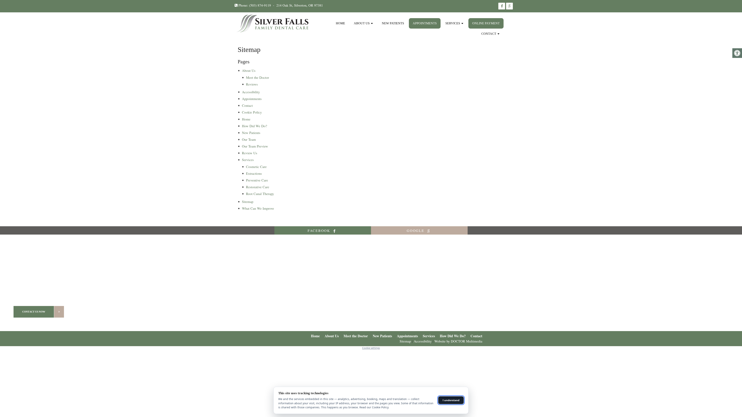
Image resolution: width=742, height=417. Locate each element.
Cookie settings (371, 348)
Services (452, 23)
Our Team (249, 139)
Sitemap (247, 201)
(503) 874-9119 (260, 5)
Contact (488, 33)
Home (340, 23)
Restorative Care (257, 187)
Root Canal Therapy (260, 193)
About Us (362, 23)
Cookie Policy (252, 112)
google (416, 230)
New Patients (393, 23)
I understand (451, 400)
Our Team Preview (255, 146)
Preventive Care (257, 180)
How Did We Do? (254, 126)
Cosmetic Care (256, 166)
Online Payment (486, 23)
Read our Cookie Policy (373, 407)
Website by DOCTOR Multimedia (458, 341)
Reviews (252, 84)
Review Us (249, 153)
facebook (320, 230)
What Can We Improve (258, 208)
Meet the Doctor (257, 77)
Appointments (425, 23)
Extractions (254, 173)
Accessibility (251, 92)
